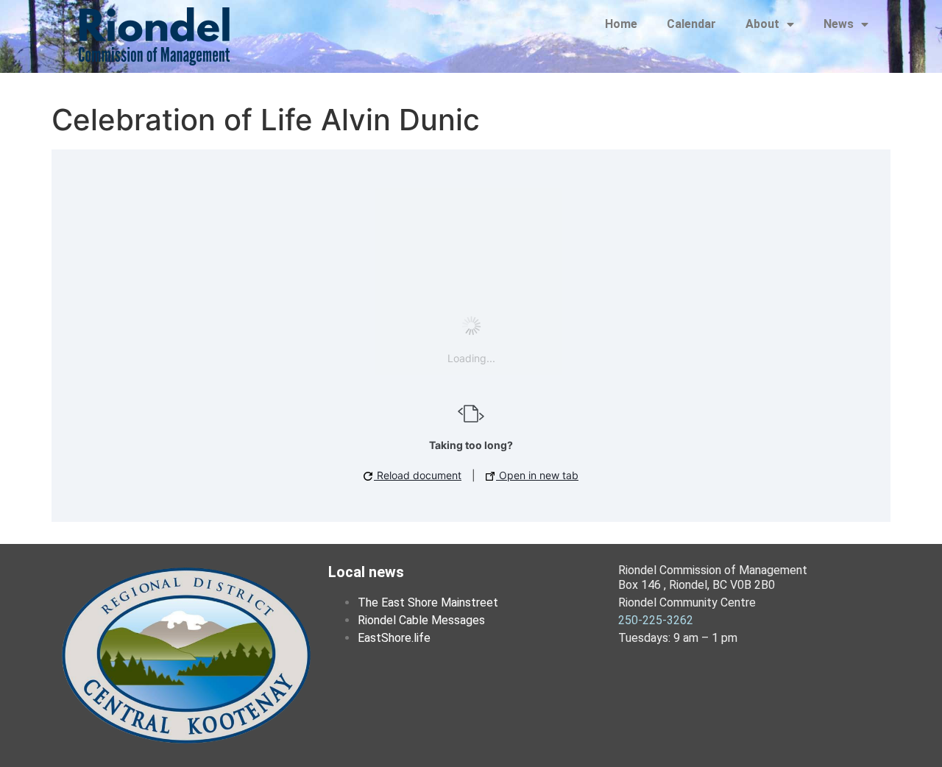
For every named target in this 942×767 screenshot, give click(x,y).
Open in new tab (537, 475)
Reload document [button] (417, 475)
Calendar (691, 24)
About (762, 24)
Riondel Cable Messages (421, 620)
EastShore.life (394, 638)
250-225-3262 (655, 620)
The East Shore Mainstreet (428, 602)
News (839, 24)
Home (621, 24)
